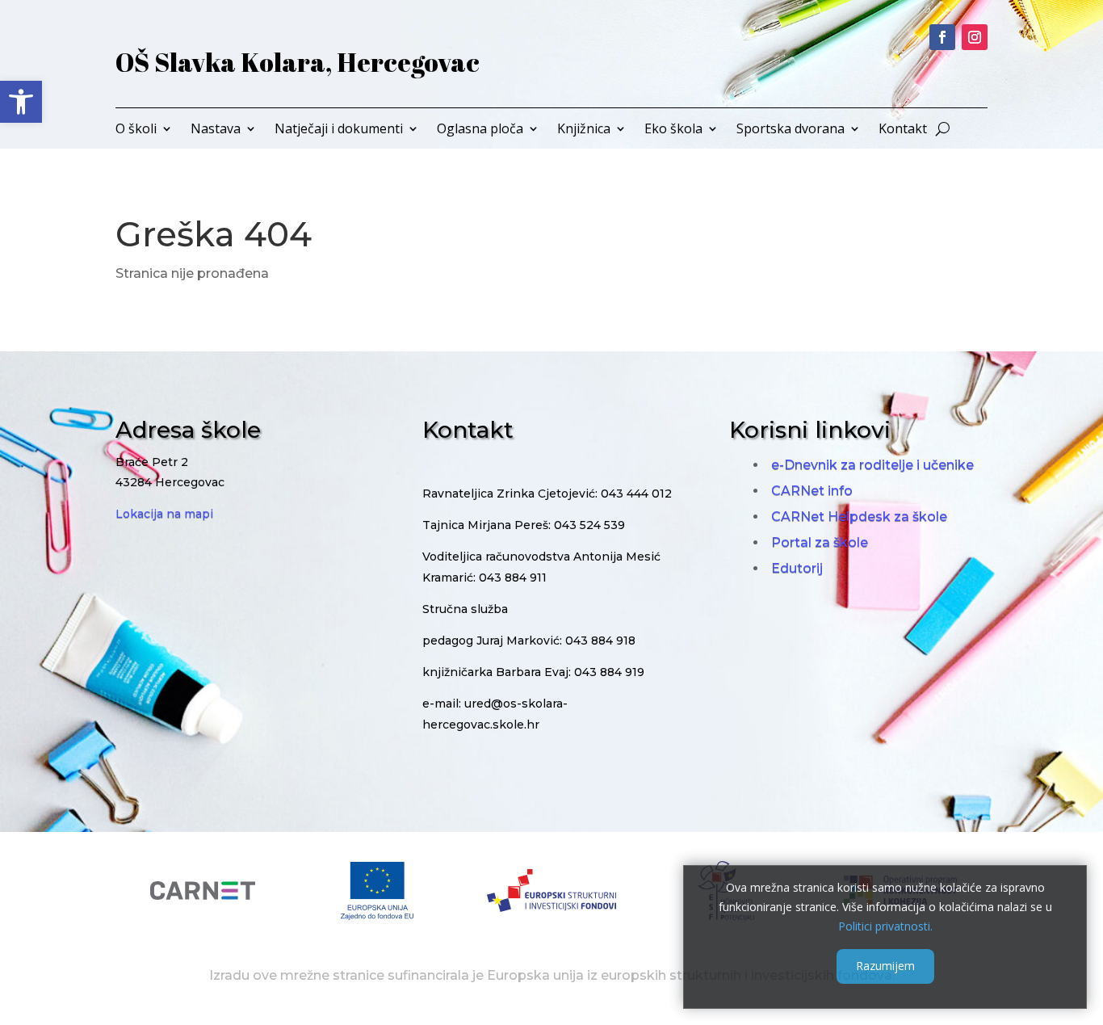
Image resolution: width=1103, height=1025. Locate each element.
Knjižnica (583, 130)
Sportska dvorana (790, 130)
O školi (136, 130)
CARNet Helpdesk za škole (859, 516)
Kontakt (903, 130)
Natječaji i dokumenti (339, 130)
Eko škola (673, 130)
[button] (21, 102)
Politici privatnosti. (885, 925)
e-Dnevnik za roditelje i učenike (872, 465)
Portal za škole (819, 542)
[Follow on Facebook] (942, 37)
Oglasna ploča (480, 130)
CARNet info (812, 490)
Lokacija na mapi (164, 513)
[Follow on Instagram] (975, 37)
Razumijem (885, 965)
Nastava (216, 130)
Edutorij (797, 568)
